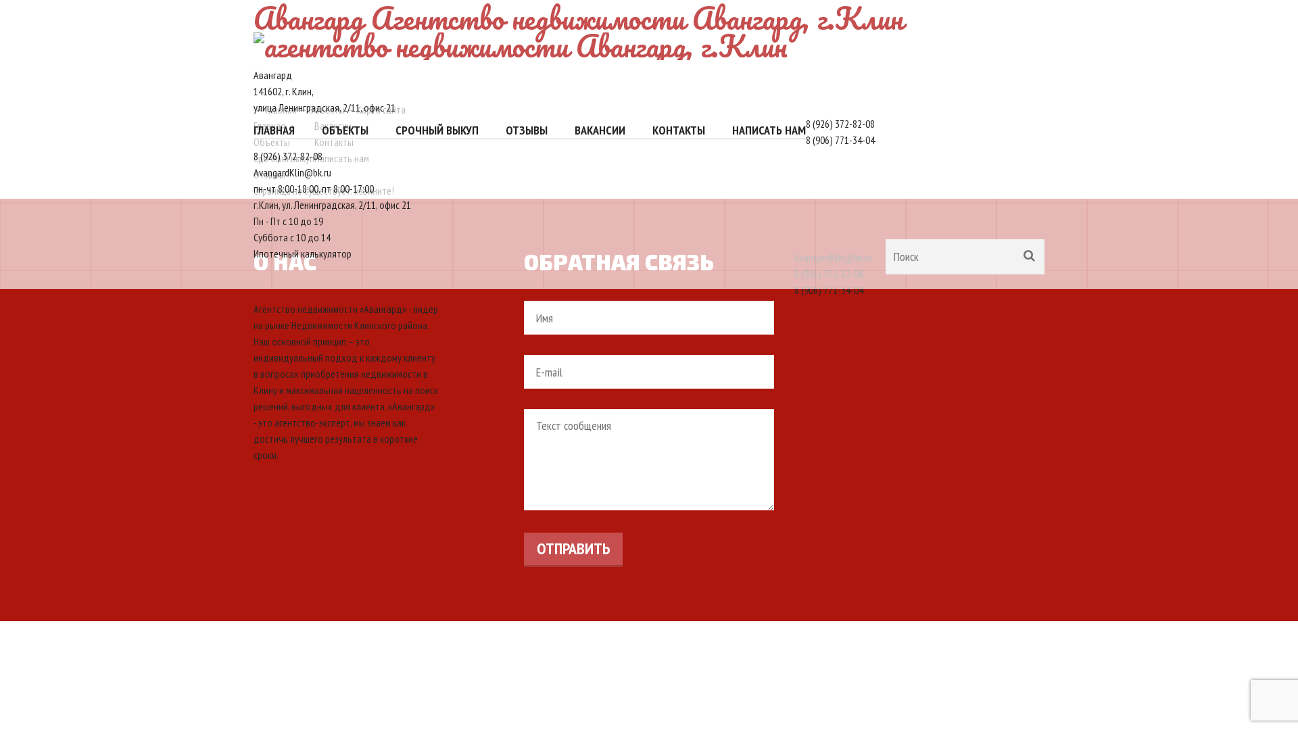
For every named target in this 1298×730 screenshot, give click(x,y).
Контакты (678, 130)
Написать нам (769, 130)
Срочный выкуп (437, 130)
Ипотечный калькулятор (303, 253)
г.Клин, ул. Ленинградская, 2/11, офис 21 (332, 205)
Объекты (345, 130)
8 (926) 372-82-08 (840, 123)
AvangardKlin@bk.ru (292, 172)
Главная (274, 130)
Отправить (573, 548)
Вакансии (600, 130)
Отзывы (527, 130)
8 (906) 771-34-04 (840, 140)
